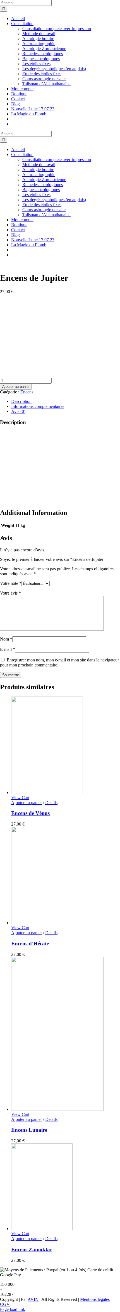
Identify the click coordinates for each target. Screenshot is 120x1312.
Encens (26, 392)
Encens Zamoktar (31, 1249)
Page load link (12, 1309)
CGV (5, 1304)
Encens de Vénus (30, 813)
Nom (6, 639)
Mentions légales (95, 1299)
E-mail (7, 649)
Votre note (10, 583)
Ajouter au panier (16, 386)
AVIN (33, 1299)
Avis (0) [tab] (18, 411)
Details (51, 802)
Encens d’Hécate (30, 943)
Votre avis (10, 593)
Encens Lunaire (29, 1130)
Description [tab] (21, 401)
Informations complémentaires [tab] (37, 406)
